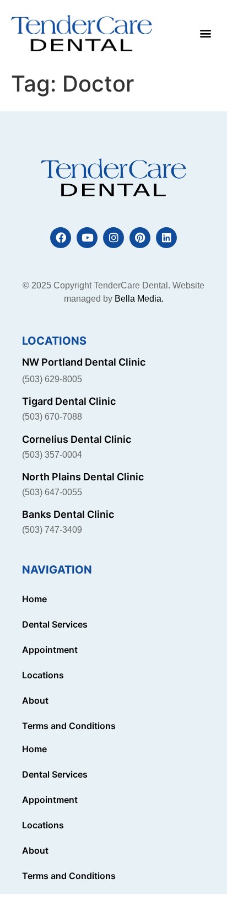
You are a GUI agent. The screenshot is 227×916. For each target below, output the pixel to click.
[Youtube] (87, 237)
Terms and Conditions (69, 725)
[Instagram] (113, 237)
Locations (43, 675)
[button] (205, 33)
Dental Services (55, 624)
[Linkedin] (166, 237)
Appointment (50, 649)
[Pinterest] (139, 237)
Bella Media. (139, 298)
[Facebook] (60, 237)
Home (34, 598)
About (35, 700)
